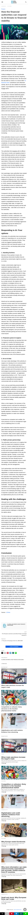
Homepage (3, 6)
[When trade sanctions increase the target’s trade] (14, 676)
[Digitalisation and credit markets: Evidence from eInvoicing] (14, 721)
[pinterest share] (8, 653)
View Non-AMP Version (17, 909)
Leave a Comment (14, 646)
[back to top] (25, 909)
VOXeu (8, 612)
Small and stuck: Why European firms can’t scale (13, 898)
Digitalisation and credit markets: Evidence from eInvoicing (10, 814)
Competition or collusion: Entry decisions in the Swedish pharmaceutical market (11, 708)
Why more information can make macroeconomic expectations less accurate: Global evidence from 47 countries (14, 869)
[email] (7, 913)
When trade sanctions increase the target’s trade (13, 758)
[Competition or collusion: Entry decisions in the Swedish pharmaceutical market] (14, 697)
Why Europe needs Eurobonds (13, 842)
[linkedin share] (10, 653)
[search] (26, 2)
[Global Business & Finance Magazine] (14, 2)
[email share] (5, 653)
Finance (3, 9)
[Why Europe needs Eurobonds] (14, 830)
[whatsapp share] (13, 653)
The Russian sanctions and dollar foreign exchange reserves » (14, 634)
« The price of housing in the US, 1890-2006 (12, 640)
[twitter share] (2, 653)
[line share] (16, 653)
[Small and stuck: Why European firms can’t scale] (14, 886)
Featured (9, 6)
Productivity (4, 809)
